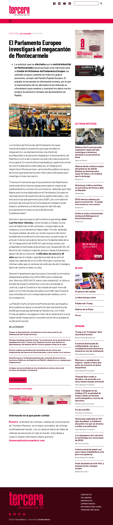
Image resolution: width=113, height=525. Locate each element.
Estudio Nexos (44, 519)
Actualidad (25, 33)
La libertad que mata (85, 297)
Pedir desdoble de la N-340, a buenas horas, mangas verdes (89, 466)
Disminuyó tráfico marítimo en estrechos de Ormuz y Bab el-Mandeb (89, 187)
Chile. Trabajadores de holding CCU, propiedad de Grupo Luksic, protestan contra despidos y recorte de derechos (89, 395)
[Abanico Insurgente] (89, 101)
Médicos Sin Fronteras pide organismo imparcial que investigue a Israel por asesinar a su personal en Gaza (88, 152)
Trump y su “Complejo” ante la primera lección (88, 333)
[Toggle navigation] (10, 21)
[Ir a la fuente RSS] (69, 3)
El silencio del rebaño (85, 291)
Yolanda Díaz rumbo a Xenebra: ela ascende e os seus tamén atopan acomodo (89, 379)
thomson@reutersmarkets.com (27, 440)
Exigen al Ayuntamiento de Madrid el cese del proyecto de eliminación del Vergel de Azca (35, 333)
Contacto (86, 494)
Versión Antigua (90, 509)
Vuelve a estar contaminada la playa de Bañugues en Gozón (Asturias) (89, 216)
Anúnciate (86, 500)
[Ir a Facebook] (54, 3)
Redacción (13, 33)
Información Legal (91, 506)
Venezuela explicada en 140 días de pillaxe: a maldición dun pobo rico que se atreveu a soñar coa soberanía (89, 422)
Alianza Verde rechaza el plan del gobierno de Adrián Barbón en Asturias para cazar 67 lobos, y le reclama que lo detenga (89, 171)
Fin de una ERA (82, 409)
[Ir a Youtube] (64, 3)
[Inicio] (19, 10)
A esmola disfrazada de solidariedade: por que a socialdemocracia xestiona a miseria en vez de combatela (89, 347)
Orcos (78, 315)
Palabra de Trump (84, 303)
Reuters (13, 421)
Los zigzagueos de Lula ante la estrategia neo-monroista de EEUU (89, 437)
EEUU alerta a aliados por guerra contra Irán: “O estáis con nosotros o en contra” (89, 202)
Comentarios (88, 503)
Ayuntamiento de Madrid (20, 389)
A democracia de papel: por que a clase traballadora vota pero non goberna (89, 452)
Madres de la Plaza (84, 309)
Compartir (19, 380)
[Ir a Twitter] (59, 3)
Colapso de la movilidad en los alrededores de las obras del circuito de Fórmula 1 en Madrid (36, 369)
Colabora (86, 497)
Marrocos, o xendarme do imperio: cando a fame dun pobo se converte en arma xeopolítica (88, 364)
